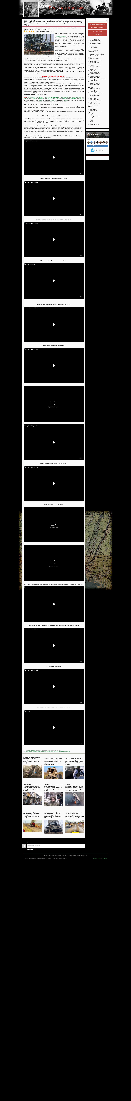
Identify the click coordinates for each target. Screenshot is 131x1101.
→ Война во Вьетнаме (93, 99)
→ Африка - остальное (93, 124)
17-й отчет (30, 97)
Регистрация (53, 1)
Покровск (30, 751)
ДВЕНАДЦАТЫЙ (65, 97)
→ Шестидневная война (93, 107)
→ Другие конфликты (93, 80)
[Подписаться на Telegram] (98, 150)
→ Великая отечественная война (95, 64)
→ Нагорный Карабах (93, 50)
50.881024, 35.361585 (61, 36)
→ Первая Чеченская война (94, 42)
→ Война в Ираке (92, 102)
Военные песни (97, 31)
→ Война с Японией (92, 96)
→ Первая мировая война (94, 73)
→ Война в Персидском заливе (95, 101)
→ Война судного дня (93, 109)
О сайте (84, 1)
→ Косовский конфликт (93, 44)
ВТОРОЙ (52, 100)
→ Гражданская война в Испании (95, 59)
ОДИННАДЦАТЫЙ (76, 97)
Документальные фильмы (97, 24)
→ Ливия (90, 114)
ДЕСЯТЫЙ (26, 98)
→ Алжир (90, 121)
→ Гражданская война (93, 58)
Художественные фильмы (97, 28)
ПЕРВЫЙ (66, 100)
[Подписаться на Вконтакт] (97, 140)
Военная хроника (67, 8)
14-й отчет (47, 97)
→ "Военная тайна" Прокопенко (95, 55)
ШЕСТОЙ (58, 98)
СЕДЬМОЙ (50, 98)
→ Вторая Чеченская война (94, 43)
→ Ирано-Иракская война (94, 116)
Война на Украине (31, 750)
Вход (58, 1)
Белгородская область (41, 751)
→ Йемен (90, 122)
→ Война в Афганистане (94, 68)
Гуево (26, 751)
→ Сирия (90, 48)
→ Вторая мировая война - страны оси (97, 79)
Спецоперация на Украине (64, 751)
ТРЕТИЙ (41, 100)
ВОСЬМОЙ (41, 98)
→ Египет (90, 113)
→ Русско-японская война (94, 72)
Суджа (52, 751)
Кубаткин (48, 751)
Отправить (29, 849)
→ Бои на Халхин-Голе (93, 62)
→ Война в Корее (92, 98)
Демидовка (56, 751)
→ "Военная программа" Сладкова (96, 54)
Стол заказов (97, 34)
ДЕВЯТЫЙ (33, 98)
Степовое (35, 751)
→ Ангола (90, 120)
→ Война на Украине (93, 47)
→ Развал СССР (92, 69)
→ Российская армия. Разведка (95, 53)
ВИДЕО (81, 98)
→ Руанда (90, 118)
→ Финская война (92, 61)
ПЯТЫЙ (65, 98)
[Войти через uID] (28, 842)
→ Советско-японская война (94, 65)
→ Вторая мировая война (94, 77)
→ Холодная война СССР (94, 66)
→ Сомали (90, 117)
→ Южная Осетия (92, 46)
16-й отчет (35, 97)
